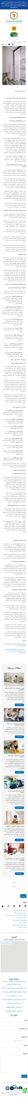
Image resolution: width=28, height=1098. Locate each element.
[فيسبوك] (25, 906)
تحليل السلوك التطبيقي (21, 925)
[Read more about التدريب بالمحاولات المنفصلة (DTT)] (14, 746)
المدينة (25, 1045)
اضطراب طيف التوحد (21, 913)
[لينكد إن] (20, 906)
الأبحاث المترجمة (22, 917)
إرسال (24, 1076)
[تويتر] (14, 906)
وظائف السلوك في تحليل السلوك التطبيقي (14, 859)
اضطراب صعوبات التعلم (20, 910)
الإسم (25, 1020)
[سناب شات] (3, 907)
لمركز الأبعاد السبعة (12, 1092)
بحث (23, 896)
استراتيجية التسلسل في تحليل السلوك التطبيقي (15, 724)
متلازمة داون (23, 927)
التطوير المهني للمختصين (20, 920)
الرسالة (24, 1053)
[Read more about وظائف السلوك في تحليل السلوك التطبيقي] (14, 850)
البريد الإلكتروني (22, 1028)
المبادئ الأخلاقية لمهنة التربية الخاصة (16, 791)
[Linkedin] (12, 44)
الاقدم (14, 882)
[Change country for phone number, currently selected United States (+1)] (25, 1040)
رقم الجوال (23, 1037)
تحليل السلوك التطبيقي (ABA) (15, 826)
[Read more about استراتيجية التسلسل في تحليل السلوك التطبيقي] (14, 714)
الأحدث (14, 886)
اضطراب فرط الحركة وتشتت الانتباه (18, 915)
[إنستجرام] (8, 906)
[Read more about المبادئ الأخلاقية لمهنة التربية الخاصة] (14, 782)
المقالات (24, 41)
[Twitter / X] (2, 44)
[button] (14, 28)
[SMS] (9, 44)
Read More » (19, 704)
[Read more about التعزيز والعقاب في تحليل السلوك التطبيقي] (14, 679)
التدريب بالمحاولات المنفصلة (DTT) (16, 756)
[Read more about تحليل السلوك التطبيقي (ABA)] (14, 817)
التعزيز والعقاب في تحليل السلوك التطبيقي (14, 688)
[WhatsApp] (6, 44)
